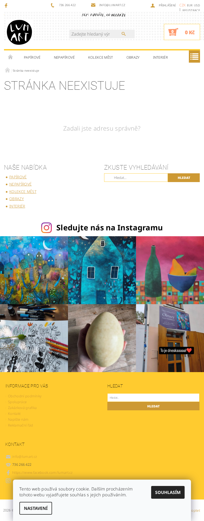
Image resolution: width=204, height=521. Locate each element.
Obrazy (133, 57)
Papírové (32, 57)
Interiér (160, 57)
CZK (182, 5)
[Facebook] (7, 5)
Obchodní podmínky (24, 396)
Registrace (191, 10)
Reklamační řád (20, 425)
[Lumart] (19, 32)
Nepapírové (64, 57)
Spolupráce (17, 401)
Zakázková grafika (22, 407)
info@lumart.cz (24, 456)
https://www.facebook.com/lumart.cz (42, 472)
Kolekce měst (100, 57)
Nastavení (36, 508)
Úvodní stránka (10, 57)
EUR (190, 5)
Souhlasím (168, 492)
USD (197, 5)
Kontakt (14, 413)
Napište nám (18, 419)
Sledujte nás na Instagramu (109, 227)
